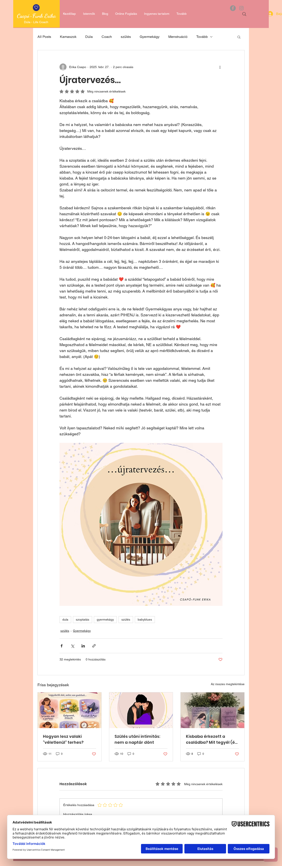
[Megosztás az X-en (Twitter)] (72, 646)
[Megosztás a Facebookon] (61, 646)
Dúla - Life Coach (36, 22)
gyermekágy (105, 619)
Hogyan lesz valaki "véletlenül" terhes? (63, 739)
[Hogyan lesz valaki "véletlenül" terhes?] (69, 710)
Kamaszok (68, 37)
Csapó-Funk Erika (36, 15)
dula (65, 619)
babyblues (145, 619)
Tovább (202, 37)
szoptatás (82, 619)
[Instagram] (241, 8)
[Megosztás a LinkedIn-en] (83, 646)
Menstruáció (177, 37)
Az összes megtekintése (228, 684)
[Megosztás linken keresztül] (94, 646)
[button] (239, 37)
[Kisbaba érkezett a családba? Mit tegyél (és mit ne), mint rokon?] (212, 710)
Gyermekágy (150, 37)
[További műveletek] (220, 67)
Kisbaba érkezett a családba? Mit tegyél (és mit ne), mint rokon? (211, 739)
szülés (126, 37)
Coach (107, 37)
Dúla (89, 37)
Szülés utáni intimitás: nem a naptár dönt (137, 739)
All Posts (44, 37)
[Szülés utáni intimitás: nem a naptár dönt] (141, 710)
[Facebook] (233, 8)
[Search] (244, 14)
